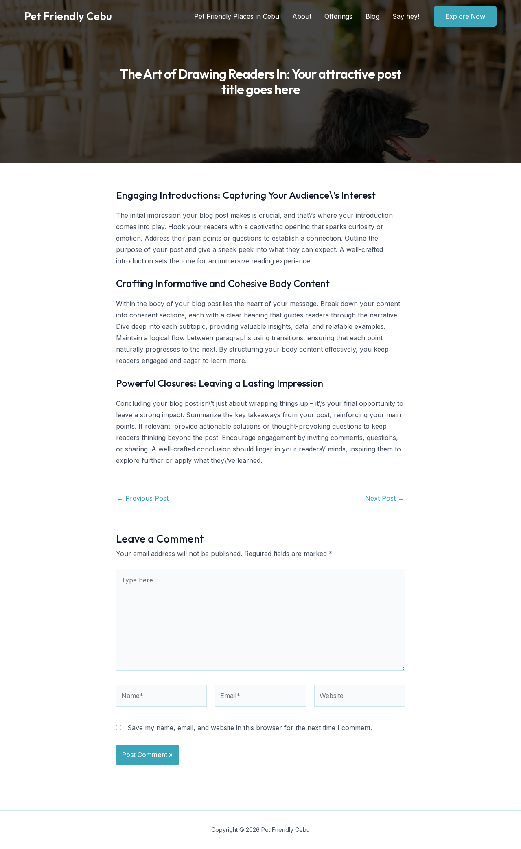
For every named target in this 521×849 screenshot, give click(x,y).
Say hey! (405, 16)
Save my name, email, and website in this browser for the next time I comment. (249, 728)
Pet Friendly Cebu (68, 16)
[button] (465, 16)
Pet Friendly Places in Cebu (236, 16)
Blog (372, 16)
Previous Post (143, 498)
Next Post (384, 498)
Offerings (338, 16)
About (301, 16)
